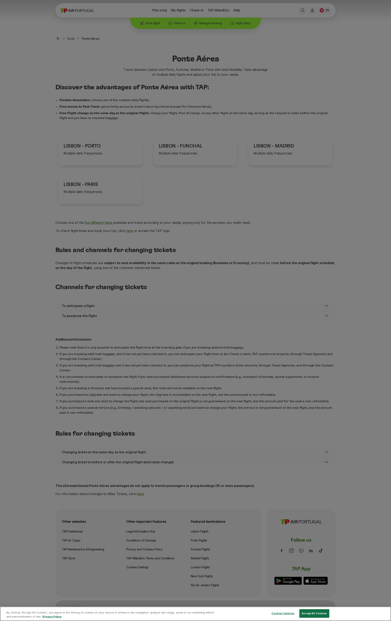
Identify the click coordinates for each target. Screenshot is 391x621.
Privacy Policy (52, 616)
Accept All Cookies (314, 613)
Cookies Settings (282, 613)
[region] (195, 614)
